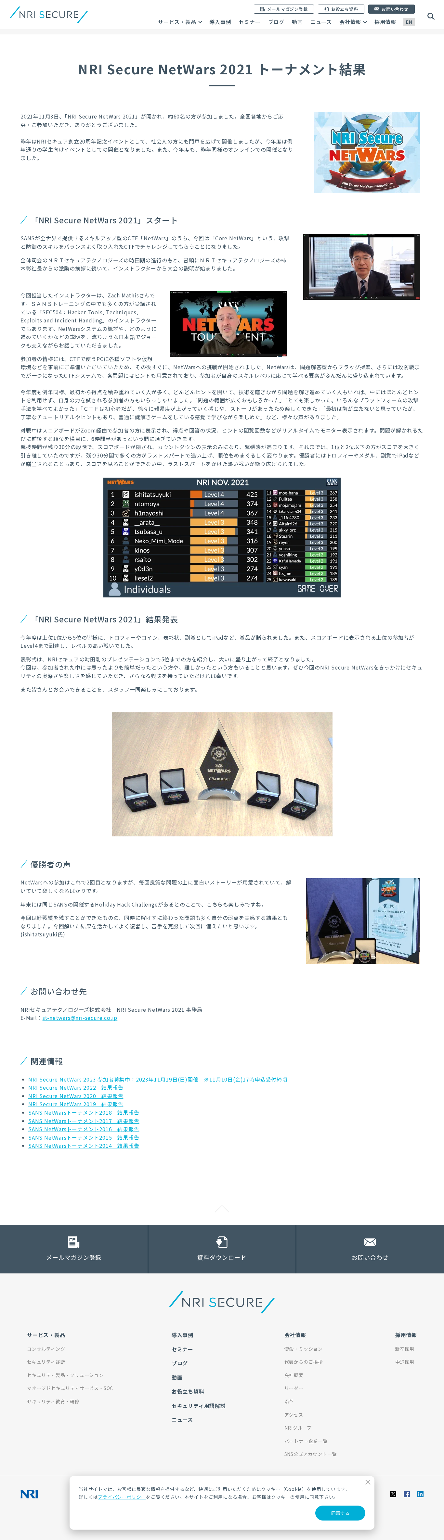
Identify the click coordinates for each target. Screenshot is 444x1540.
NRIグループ (298, 1427)
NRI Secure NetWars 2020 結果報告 (75, 1096)
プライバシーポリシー (122, 1497)
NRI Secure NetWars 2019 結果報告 (75, 1104)
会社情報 (350, 22)
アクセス (293, 1414)
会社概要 (294, 1375)
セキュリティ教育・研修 (53, 1401)
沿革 (289, 1401)
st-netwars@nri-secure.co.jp (80, 1017)
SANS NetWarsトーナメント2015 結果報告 (83, 1137)
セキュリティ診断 (46, 1361)
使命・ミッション (303, 1349)
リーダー (294, 1388)
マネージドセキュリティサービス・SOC (70, 1388)
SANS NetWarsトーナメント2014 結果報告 (83, 1145)
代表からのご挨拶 (303, 1361)
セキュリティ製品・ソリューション (65, 1375)
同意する (340, 1513)
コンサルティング (46, 1349)
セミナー (249, 22)
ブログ (276, 22)
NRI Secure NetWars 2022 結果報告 (75, 1087)
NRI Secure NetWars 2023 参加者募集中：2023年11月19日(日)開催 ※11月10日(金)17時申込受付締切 (158, 1079)
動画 (297, 22)
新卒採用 (404, 1349)
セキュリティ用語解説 (199, 1405)
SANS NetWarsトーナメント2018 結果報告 (83, 1112)
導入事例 (220, 22)
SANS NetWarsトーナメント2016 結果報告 (83, 1129)
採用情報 (385, 22)
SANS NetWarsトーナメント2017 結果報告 (83, 1121)
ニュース (321, 22)
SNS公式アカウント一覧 (310, 1454)
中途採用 (404, 1361)
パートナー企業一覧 (306, 1441)
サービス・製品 (177, 22)
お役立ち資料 (188, 1391)
